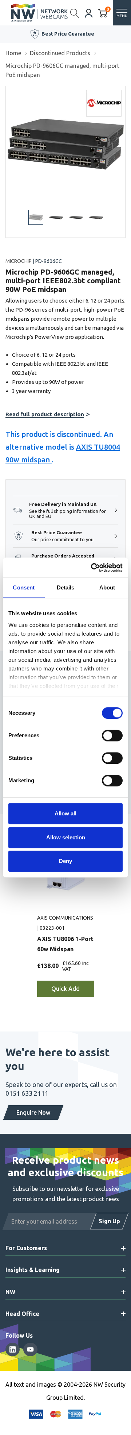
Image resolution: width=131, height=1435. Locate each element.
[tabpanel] (65, 927)
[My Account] (89, 12)
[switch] (112, 735)
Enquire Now (33, 1112)
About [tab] (107, 587)
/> (8, 91)
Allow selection (65, 837)
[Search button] (74, 13)
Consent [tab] (24, 587)
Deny (65, 861)
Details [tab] (66, 587)
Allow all (65, 813)
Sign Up (109, 1221)
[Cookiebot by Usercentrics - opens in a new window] (92, 567)
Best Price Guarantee (67, 34)
